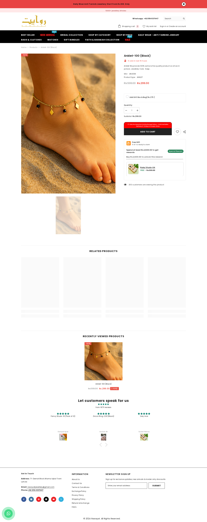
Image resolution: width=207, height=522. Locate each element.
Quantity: (128, 106)
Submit (156, 486)
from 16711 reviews (103, 408)
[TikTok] (46, 500)
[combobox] (172, 19)
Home (23, 48)
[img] (103, 405)
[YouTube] (53, 500)
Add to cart (147, 132)
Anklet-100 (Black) (103, 385)
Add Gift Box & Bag (142, 98)
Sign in (163, 27)
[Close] (184, 4)
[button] (101, 446)
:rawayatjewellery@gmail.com (40, 488)
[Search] (174, 19)
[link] (177, 132)
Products (33, 48)
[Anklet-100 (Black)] (103, 362)
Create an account (177, 27)
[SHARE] (183, 132)
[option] (103, 10)
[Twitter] (61, 500)
